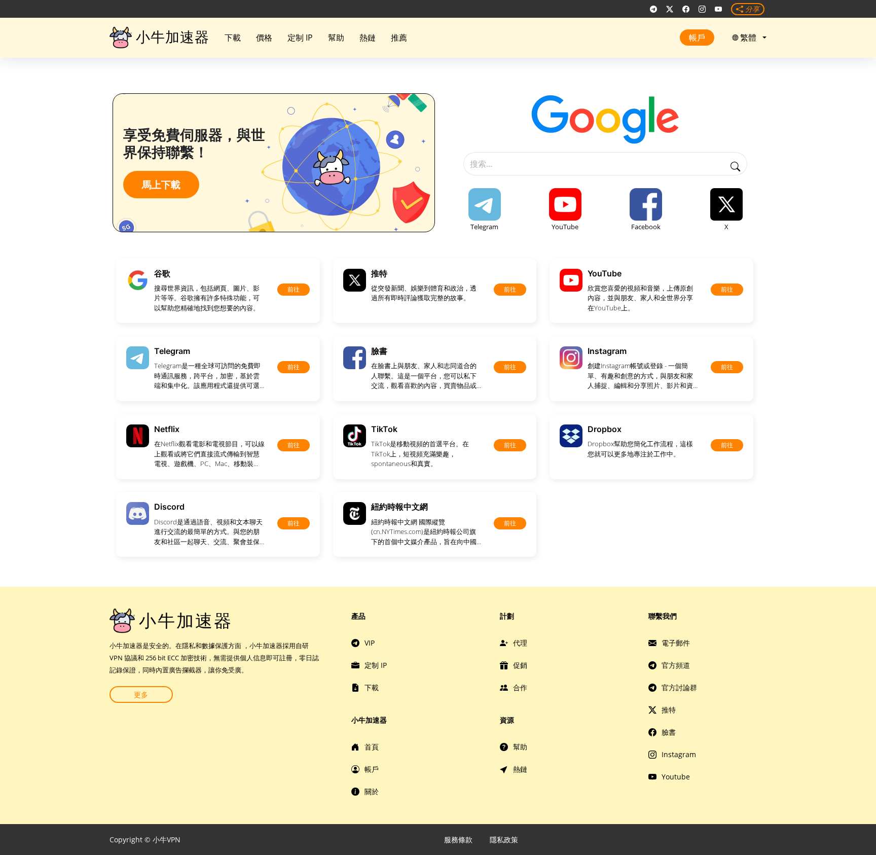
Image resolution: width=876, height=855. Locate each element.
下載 (233, 37)
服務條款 (458, 839)
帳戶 (697, 37)
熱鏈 (367, 37)
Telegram (484, 226)
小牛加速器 (172, 37)
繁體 (750, 37)
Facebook (646, 226)
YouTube (565, 226)
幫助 (336, 37)
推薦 (399, 37)
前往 (293, 289)
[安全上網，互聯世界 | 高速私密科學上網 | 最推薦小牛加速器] (653, 9)
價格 (264, 37)
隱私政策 (504, 839)
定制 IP (300, 37)
